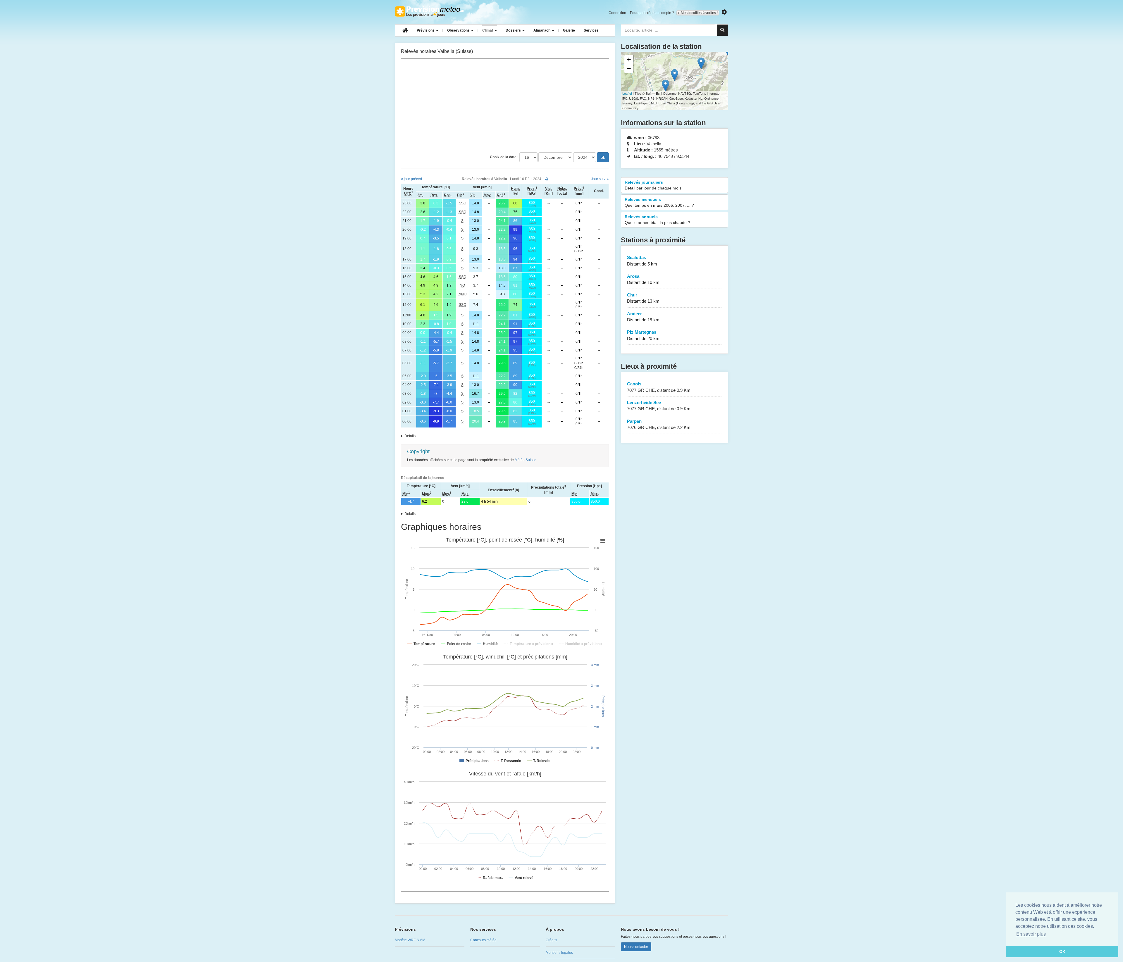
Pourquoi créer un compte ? (652, 13)
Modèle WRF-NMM (410, 940)
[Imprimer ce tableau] (546, 179)
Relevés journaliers (653, 185)
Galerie (569, 30)
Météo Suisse (525, 460)
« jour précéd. (412, 179)
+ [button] (629, 59)
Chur (643, 298)
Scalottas (642, 260)
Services (591, 30)
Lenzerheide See (658, 405)
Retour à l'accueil (429, 11)
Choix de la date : (504, 157)
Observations (459, 30)
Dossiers (514, 30)
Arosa (643, 279)
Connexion (617, 13)
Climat (488, 30)
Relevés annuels (657, 219)
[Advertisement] (505, 105)
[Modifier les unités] (724, 12)
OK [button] (1062, 951)
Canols (658, 386)
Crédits (551, 940)
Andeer (643, 316)
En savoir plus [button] (1031, 934)
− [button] (629, 68)
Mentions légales (559, 953)
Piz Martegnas (643, 335)
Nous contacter (636, 947)
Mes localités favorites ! (699, 13)
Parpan (658, 424)
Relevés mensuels (659, 202)
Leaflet (627, 93)
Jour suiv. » (600, 179)
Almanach (542, 30)
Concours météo (483, 940)
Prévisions (426, 30)
